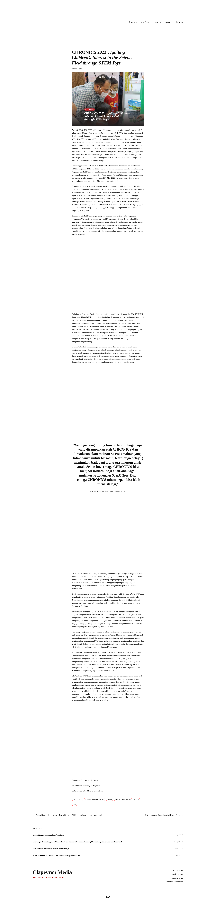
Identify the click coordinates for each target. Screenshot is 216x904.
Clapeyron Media (52, 872)
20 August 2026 (178, 842)
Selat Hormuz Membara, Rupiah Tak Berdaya (51, 849)
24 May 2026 (179, 855)
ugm (74, 804)
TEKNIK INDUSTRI (122, 799)
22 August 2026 (178, 835)
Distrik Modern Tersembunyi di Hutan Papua (162, 815)
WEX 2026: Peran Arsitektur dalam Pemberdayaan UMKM (56, 855)
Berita (75, 69)
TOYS (136, 799)
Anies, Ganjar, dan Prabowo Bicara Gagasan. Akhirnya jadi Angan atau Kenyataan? (69, 815)
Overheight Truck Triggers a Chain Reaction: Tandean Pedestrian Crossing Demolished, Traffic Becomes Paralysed (77, 842)
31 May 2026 (179, 848)
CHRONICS (77, 799)
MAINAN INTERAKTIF (94, 799)
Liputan (80, 69)
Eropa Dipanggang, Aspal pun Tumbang (48, 835)
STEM (109, 799)
